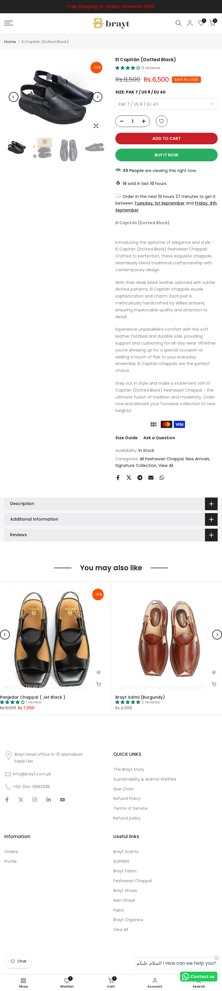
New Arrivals (197, 459)
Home (10, 42)
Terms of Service (130, 808)
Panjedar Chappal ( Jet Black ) (32, 697)
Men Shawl (124, 900)
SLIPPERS (121, 861)
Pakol (118, 910)
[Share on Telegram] (140, 477)
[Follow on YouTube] (62, 799)
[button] (128, 68)
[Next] (97, 97)
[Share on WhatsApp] (161, 477)
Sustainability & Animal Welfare (144, 779)
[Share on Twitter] (129, 477)
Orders (11, 851)
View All (165, 465)
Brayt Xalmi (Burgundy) (140, 697)
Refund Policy (126, 798)
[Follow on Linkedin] (48, 799)
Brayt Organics (128, 920)
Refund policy (127, 818)
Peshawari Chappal (132, 881)
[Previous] (13, 97)
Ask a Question (159, 438)
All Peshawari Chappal (162, 459)
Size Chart (123, 789)
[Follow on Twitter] (20, 799)
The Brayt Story (128, 769)
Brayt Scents (126, 851)
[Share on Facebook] (118, 477)
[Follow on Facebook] (7, 799)
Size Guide (126, 438)
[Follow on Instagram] (34, 799)
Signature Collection (135, 465)
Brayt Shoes (125, 890)
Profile (10, 861)
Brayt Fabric (125, 871)
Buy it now (166, 155)
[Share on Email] (150, 477)
